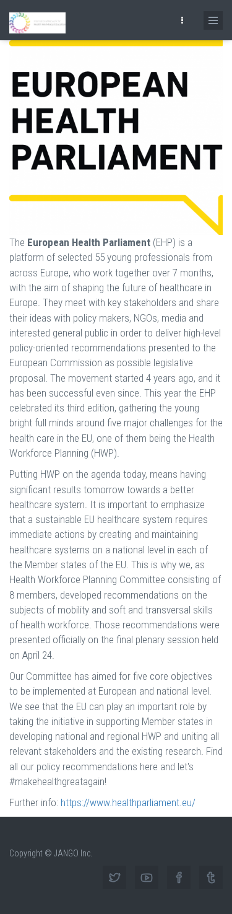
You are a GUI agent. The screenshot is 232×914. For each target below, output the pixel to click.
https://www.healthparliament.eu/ (128, 802)
